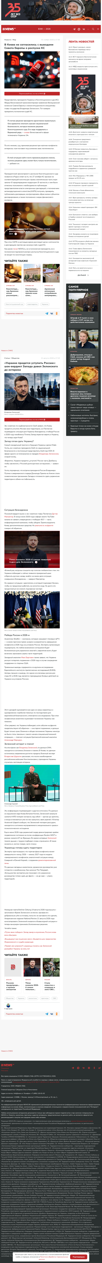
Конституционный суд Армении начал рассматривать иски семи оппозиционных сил (14, 295)
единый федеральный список (82, 1121)
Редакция (5, 1068)
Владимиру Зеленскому (49, 454)
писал (15, 249)
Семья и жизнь (76, 314)
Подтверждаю (79, 1257)
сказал (27, 132)
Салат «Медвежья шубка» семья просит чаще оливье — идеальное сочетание (83, 407)
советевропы (32, 304)
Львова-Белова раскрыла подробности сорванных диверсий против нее (82, 168)
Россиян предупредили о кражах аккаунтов (13, 986)
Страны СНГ (10, 285)
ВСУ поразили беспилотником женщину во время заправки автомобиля (82, 59)
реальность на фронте (44, 525)
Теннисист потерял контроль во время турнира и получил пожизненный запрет (83, 226)
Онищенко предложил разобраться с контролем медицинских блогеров (80, 141)
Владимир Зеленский (28, 747)
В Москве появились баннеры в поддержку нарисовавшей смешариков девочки (83, 151)
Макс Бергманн (27, 657)
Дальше (82, 275)
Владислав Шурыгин (13, 756)
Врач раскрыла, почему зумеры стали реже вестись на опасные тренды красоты (83, 200)
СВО (54, 998)
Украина (45, 304)
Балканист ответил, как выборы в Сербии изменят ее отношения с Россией (83, 217)
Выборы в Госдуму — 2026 (44, 29)
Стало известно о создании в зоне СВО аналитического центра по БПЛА (52, 989)
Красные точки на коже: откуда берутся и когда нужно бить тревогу (84, 429)
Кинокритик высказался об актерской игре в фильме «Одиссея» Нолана (83, 260)
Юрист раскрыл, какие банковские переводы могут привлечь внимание (80, 49)
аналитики (32, 998)
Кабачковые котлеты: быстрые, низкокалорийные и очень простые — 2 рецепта (84, 418)
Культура (73, 351)
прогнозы (45, 998)
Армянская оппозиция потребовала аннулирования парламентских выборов (52, 294)
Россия (47, 979)
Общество (10, 998)
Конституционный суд (14, 304)
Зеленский (52, 838)
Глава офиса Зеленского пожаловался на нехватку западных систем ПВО (83, 251)
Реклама (4, 1071)
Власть (9, 979)
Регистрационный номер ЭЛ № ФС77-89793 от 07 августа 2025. (36, 1082)
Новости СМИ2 (7, 350)
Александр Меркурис (13, 740)
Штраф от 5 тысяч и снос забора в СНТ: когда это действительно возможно (82, 320)
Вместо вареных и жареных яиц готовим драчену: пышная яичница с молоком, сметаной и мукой (83, 395)
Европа (28, 979)
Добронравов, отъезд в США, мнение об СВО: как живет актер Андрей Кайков (82, 358)
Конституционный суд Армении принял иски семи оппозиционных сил (33, 294)
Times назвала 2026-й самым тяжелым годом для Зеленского (32, 988)
